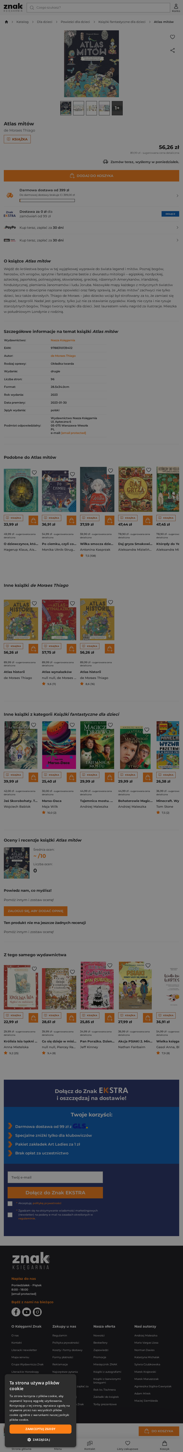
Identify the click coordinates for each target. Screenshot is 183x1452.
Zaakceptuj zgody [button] (40, 1429)
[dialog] (40, 1410)
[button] (40, 1439)
